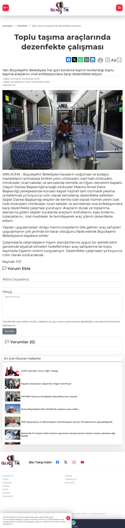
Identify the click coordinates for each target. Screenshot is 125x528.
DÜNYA (6, 486)
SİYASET (6, 493)
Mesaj (7, 292)
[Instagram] (74, 462)
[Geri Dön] (5, 8)
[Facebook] (57, 462)
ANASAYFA (8, 476)
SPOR (5, 489)
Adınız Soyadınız (15, 279)
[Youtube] (82, 462)
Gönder (9, 331)
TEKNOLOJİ (70, 479)
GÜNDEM (7, 483)
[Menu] (119, 8)
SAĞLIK (68, 476)
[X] (65, 462)
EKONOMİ (7, 496)
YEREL (5, 479)
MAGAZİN (70, 483)
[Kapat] (68, 518)
